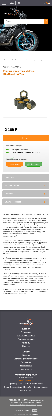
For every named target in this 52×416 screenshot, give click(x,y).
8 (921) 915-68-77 (26, 378)
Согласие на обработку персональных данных (26, 405)
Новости (26, 346)
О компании (26, 332)
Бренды (26, 355)
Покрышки (26, 362)
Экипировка (26, 369)
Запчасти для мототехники (26, 359)
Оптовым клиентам (26, 336)
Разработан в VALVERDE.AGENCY (26, 415)
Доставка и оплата (26, 339)
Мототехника (26, 366)
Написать (35, 164)
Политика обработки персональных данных (26, 402)
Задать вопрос (14, 164)
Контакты (26, 343)
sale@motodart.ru (26, 380)
